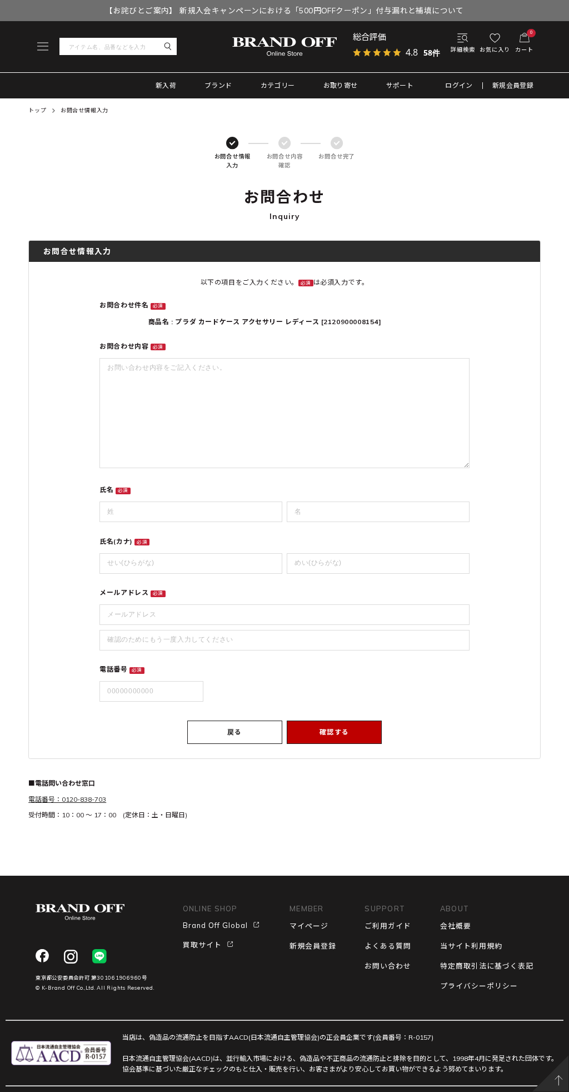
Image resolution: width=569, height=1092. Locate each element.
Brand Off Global (215, 925)
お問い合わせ (388, 965)
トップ (37, 110)
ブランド (218, 85)
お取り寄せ (340, 85)
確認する (334, 732)
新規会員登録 (512, 85)
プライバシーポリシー (479, 985)
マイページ (309, 925)
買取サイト (202, 944)
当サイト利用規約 (471, 945)
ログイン (458, 85)
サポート (399, 85)
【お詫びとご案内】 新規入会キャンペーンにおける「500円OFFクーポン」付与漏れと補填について (284, 10)
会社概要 (455, 925)
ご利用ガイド (388, 925)
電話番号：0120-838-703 (67, 799)
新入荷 (166, 85)
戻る (234, 732)
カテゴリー (278, 85)
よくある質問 (388, 945)
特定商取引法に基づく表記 (486, 965)
